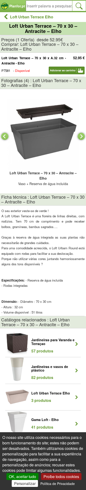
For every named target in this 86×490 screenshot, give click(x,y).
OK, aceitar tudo (22, 476)
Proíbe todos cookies (61, 476)
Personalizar (25, 483)
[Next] (81, 136)
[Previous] (4, 136)
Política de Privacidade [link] (57, 483)
